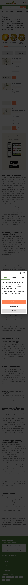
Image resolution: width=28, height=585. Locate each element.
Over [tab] (23, 277)
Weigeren (14, 310)
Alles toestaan (14, 301)
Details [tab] (14, 277)
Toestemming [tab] (5, 277)
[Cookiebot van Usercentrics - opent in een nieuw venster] (20, 273)
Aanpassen (13, 306)
